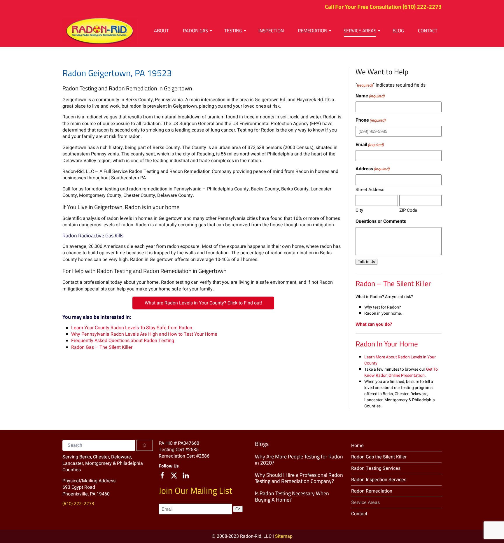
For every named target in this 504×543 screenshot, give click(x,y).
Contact (428, 30)
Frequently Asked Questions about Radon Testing (122, 340)
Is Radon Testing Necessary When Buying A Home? (292, 496)
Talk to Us (366, 262)
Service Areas (365, 502)
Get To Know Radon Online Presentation (401, 372)
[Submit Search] (144, 445)
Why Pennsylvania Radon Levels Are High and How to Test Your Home (144, 334)
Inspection (271, 30)
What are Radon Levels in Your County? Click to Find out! (203, 302)
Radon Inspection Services (378, 479)
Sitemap (284, 536)
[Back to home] (99, 31)
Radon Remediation (371, 491)
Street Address (370, 189)
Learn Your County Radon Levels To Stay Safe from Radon (131, 327)
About (161, 30)
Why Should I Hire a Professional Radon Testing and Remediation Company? (299, 478)
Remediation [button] (312, 30)
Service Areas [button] (360, 30)
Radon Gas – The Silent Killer (101, 347)
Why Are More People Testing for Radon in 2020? (299, 460)
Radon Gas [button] (195, 30)
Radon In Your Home (387, 343)
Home (357, 445)
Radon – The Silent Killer (393, 283)
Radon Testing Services (375, 468)
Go (237, 509)
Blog (398, 30)
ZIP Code (408, 210)
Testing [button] (233, 30)
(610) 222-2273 (422, 6)
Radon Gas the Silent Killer (379, 456)
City (359, 210)
